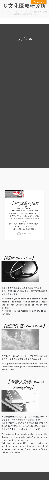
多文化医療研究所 (24, 6)
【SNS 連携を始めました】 (24, 205)
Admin (24, 233)
